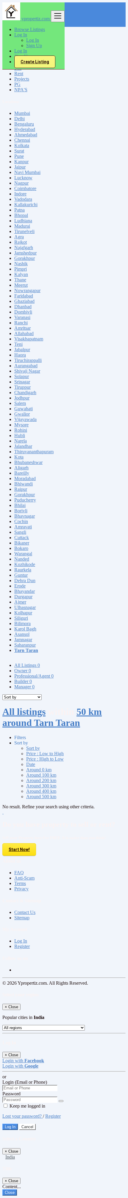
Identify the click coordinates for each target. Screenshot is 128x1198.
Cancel (27, 1127)
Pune (19, 156)
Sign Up (34, 45)
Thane (20, 279)
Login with (23, 1060)
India (10, 1157)
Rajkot (20, 242)
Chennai (22, 140)
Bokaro (21, 548)
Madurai (22, 226)
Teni (18, 344)
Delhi (19, 118)
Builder (23, 681)
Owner (22, 670)
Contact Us (24, 912)
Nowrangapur (27, 290)
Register (22, 946)
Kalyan (21, 274)
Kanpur (21, 161)
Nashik (21, 263)
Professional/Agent (34, 676)
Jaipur (20, 166)
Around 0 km (38, 769)
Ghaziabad (24, 301)
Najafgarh (23, 247)
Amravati (23, 526)
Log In (32, 40)
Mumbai (22, 113)
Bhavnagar (24, 516)
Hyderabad (24, 129)
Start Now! (19, 849)
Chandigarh (25, 392)
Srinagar (22, 381)
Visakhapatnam (28, 338)
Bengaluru (24, 124)
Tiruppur (22, 387)
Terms (20, 883)
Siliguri (21, 618)
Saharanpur (25, 644)
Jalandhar (23, 446)
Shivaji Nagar (27, 371)
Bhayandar (24, 591)
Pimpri (20, 269)
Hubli (19, 435)
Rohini (20, 430)
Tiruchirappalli (28, 360)
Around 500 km (41, 796)
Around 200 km (41, 780)
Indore (20, 193)
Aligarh (21, 467)
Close (10, 1192)
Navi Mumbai (27, 172)
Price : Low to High (45, 753)
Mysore (21, 424)
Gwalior (22, 414)
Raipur (20, 489)
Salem (20, 403)
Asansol (21, 634)
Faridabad (23, 295)
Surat (19, 150)
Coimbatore (25, 188)
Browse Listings (29, 29)
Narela (20, 440)
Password (11, 1093)
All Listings (27, 665)
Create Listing (35, 61)
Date (30, 764)
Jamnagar (23, 639)
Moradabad (25, 478)
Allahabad (24, 333)
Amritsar (22, 328)
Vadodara (23, 199)
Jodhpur (21, 397)
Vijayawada (25, 419)
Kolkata (21, 145)
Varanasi (22, 317)
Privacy (21, 888)
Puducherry (25, 499)
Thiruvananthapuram (34, 451)
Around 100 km (41, 775)
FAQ (19, 872)
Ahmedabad (25, 134)
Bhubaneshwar (28, 462)
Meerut (21, 285)
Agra (19, 236)
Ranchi (21, 322)
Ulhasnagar (25, 607)
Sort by (33, 748)
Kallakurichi (26, 204)
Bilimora (22, 623)
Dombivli (23, 311)
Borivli (20, 510)
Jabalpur (22, 349)
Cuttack (21, 537)
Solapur (21, 376)
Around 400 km (41, 791)
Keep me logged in (26, 1105)
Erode (20, 585)
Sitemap (21, 917)
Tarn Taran (26, 650)
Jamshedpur (25, 252)
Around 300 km (41, 785)
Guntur (21, 575)
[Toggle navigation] (58, 16)
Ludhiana (23, 220)
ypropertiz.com (35, 18)
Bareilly (21, 473)
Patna (19, 209)
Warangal (23, 553)
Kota (19, 457)
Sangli (20, 532)
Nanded (21, 559)
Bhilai (20, 505)
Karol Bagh (25, 628)
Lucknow (23, 177)
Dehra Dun (24, 580)
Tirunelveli (24, 231)
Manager (24, 686)
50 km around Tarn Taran (52, 717)
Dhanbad (23, 306)
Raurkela (22, 569)
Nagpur (21, 183)
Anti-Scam (24, 878)
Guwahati (23, 408)
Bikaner (21, 542)
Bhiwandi (23, 483)
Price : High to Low (45, 758)
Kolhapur (23, 612)
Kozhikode (24, 564)
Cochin (21, 521)
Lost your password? (22, 1116)
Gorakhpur (24, 258)
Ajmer (20, 602)
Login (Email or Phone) (24, 1082)
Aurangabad (26, 365)
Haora (20, 354)
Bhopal (21, 215)
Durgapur (23, 596)
